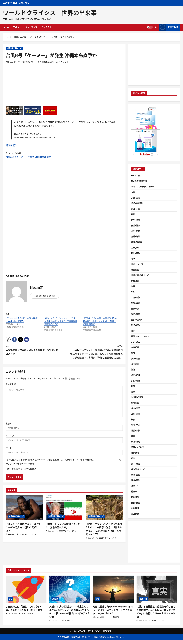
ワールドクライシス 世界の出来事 (50, 12)
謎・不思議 (135, 464)
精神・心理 (135, 441)
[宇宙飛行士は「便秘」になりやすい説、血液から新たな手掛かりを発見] (26, 589)
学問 (133, 286)
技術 (133, 331)
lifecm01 (12, 62)
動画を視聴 (173, 27)
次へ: (96, 352)
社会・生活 (135, 425)
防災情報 (135, 497)
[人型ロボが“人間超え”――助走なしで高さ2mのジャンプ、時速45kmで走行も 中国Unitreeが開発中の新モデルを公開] (69, 589)
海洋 (133, 369)
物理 (133, 386)
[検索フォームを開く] (156, 27)
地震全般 (135, 269)
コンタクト (47, 27)
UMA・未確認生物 (139, 181)
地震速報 (135, 281)
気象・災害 (135, 358)
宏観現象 (135, 308)
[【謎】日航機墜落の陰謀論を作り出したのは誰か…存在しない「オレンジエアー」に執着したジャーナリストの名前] (157, 589)
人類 (133, 192)
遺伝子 (134, 491)
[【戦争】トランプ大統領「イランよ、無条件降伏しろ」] (64, 507)
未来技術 (135, 347)
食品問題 (135, 513)
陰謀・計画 (135, 502)
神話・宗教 (135, 430)
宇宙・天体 (135, 297)
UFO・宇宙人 (136, 175)
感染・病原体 (136, 319)
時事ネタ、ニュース (140, 336)
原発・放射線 (136, 242)
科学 (133, 436)
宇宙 (133, 292)
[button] (8, 339)
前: (32, 350)
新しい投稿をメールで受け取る (22, 469)
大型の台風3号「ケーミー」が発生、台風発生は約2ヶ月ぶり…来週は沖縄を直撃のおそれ (60, 321)
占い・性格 (135, 231)
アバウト (17, 27)
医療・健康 (135, 225)
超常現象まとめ (138, 469)
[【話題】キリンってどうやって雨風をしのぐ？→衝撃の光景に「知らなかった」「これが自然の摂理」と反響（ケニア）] (104, 507)
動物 (133, 214)
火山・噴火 (135, 380)
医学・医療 (135, 220)
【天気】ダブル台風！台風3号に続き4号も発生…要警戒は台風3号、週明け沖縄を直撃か (100, 321)
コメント (11, 384)
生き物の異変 (137, 397)
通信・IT (134, 486)
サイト (9, 448)
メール (10, 435)
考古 (133, 458)
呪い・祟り (135, 253)
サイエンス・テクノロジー (142, 186)
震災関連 (135, 508)
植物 (133, 353)
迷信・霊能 (135, 480)
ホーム (6, 27)
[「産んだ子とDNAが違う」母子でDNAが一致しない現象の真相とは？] (24, 507)
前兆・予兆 (135, 208)
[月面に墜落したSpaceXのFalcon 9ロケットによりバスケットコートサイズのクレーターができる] (113, 589)
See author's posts (44, 295)
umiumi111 (12, 613)
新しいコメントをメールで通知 (20, 463)
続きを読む (11, 145)
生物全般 (135, 403)
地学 (133, 258)
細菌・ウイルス (137, 447)
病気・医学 (135, 408)
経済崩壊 (135, 452)
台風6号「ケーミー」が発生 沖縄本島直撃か (28, 157)
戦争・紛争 (135, 325)
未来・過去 (135, 342)
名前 (9, 423)
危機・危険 (135, 236)
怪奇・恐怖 (135, 314)
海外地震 (135, 364)
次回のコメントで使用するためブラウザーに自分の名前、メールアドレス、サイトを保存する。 (52, 460)
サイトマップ (31, 27)
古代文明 (135, 247)
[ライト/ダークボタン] (150, 27)
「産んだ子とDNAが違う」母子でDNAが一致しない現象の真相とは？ (23, 527)
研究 (133, 419)
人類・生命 (135, 197)
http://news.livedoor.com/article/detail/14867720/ (35, 137)
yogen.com (143, 620)
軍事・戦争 (135, 475)
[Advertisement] (64, 86)
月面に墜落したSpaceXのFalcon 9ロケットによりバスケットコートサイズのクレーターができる (113, 610)
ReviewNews (100, 636)
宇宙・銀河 (135, 303)
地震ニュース (137, 264)
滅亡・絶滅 (135, 375)
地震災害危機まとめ (14, 48)
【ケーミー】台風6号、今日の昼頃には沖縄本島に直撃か (22, 320)
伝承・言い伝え (137, 203)
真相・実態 (135, 414)
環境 (133, 392)
